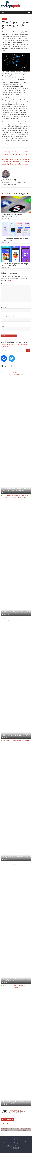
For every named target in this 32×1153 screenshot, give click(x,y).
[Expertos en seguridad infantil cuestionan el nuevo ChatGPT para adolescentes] (16, 373)
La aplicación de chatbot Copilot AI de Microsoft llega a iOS (15, 239)
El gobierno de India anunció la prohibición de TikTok (12, 215)
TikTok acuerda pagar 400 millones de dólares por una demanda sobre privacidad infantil (16, 612)
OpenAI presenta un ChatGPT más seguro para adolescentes (15, 979)
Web (2, 326)
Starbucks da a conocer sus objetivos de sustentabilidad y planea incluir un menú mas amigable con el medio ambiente (16, 161)
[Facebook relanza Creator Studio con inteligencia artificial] (16, 985)
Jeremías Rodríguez (14, 1128)
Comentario (5, 284)
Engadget (8, 144)
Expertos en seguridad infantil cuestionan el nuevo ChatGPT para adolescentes (16, 489)
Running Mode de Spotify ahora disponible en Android (16, 857)
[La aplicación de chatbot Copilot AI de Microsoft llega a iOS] (16, 222)
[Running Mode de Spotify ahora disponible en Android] (16, 740)
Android (5, 19)
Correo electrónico (7, 317)
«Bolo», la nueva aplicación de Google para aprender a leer (15, 264)
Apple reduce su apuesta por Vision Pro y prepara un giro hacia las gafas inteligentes (15, 734)
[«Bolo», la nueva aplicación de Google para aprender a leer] (15, 246)
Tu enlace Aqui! (5, 1123)
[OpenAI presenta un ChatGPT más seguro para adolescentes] (16, 863)
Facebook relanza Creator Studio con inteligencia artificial (13, 1102)
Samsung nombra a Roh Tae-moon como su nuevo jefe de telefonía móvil (15, 153)
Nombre (4, 307)
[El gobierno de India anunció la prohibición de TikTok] (16, 197)
